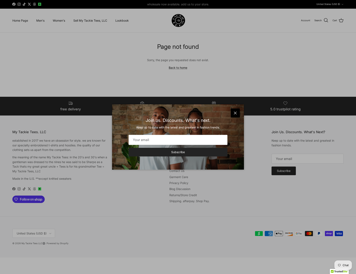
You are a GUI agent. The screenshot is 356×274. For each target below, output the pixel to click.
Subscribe (178, 152)
